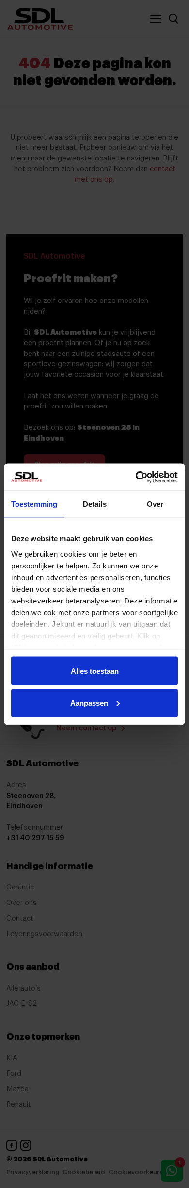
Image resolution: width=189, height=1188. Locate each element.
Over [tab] (155, 504)
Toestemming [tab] (34, 504)
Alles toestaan (95, 671)
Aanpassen (89, 702)
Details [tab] (95, 504)
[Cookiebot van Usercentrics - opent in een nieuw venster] (136, 477)
